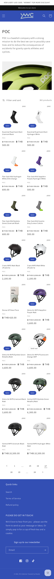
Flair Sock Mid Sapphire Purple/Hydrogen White (36, 177)
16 (38, 466)
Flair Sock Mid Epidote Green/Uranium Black (11, 222)
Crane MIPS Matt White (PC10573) (36, 266)
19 (19, 472)
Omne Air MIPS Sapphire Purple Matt (36, 311)
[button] (3, 16)
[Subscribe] (45, 550)
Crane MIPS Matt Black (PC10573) (11, 266)
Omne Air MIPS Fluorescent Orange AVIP (38, 356)
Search (9, 492)
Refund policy (12, 505)
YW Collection (23, 574)
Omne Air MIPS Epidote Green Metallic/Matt (13, 356)
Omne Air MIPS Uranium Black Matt (14, 400)
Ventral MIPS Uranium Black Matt (13, 445)
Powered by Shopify (34, 574)
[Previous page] (7, 466)
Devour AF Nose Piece (10, 310)
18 (11, 472)
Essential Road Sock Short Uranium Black (12, 133)
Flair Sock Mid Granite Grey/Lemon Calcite (35, 222)
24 (35, 472)
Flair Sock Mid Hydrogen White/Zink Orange (11, 177)
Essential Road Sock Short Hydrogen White (37, 133)
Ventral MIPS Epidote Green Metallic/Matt (38, 400)
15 (30, 466)
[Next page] (42, 472)
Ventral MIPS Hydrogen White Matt (38, 445)
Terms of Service (13, 498)
